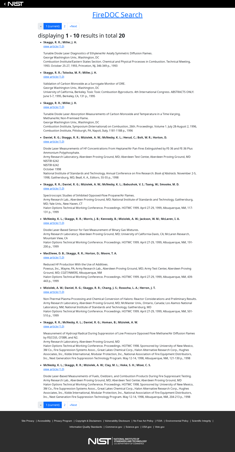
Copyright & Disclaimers (89, 420)
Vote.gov (159, 426)
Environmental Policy (177, 420)
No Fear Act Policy (143, 420)
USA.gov (147, 426)
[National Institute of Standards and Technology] (13, 5)
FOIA (159, 420)
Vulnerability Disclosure (117, 420)
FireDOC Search (117, 14)
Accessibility (44, 420)
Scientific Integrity (201, 420)
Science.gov (132, 426)
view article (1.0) (53, 46)
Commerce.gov (113, 426)
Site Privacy (28, 420)
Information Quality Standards (86, 426)
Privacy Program (63, 420)
